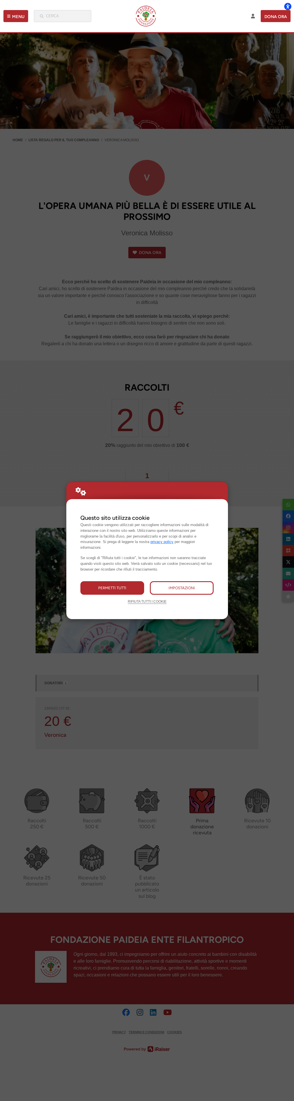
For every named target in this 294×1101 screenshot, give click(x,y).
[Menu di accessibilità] (287, 6)
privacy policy (161, 542)
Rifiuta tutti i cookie (147, 601)
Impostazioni (182, 588)
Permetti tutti (112, 588)
